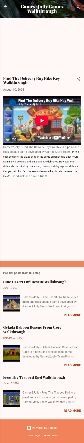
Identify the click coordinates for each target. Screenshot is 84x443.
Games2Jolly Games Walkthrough (42, 9)
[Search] (78, 8)
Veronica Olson (51, 435)
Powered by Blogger (44, 428)
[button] (78, 79)
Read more (72, 315)
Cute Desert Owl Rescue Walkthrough (35, 282)
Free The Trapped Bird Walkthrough (34, 377)
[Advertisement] (42, 48)
